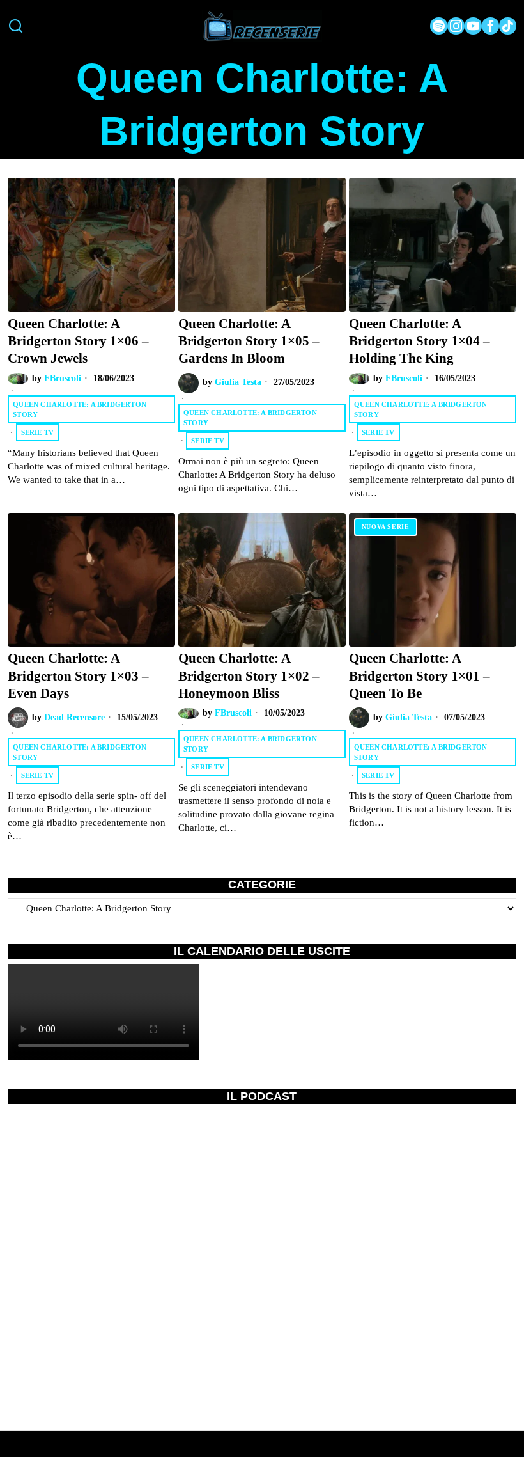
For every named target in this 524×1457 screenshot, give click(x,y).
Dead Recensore (74, 717)
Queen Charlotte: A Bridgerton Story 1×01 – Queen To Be (419, 675)
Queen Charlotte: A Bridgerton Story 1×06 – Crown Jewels (78, 341)
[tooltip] (438, 26)
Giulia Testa (238, 382)
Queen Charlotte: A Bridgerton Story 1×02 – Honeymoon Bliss (249, 675)
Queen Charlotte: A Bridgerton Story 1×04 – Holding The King (419, 341)
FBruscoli (62, 378)
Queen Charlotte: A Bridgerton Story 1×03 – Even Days (78, 675)
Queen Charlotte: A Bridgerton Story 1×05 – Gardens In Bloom (249, 341)
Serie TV (37, 432)
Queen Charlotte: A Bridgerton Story (79, 409)
